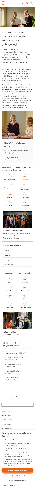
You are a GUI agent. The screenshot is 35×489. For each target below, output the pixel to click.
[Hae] (18, 3)
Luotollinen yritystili (10, 299)
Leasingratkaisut (25, 299)
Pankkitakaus (9, 205)
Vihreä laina (25, 282)
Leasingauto (10, 307)
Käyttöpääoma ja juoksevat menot (25, 188)
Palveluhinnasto (6, 424)
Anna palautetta (6, 415)
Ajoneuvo (9, 197)
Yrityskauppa (25, 197)
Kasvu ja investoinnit (9, 179)
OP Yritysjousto (25, 290)
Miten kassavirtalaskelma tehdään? (13, 372)
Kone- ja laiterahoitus (9, 188)
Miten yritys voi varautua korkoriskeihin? (13, 365)
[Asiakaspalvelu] (22, 3)
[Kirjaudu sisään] (27, 3)
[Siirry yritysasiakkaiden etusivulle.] (3, 3)
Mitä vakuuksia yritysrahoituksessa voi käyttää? (15, 352)
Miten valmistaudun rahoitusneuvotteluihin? (12, 379)
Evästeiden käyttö (6, 420)
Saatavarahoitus (25, 205)
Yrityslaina (9, 282)
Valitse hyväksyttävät (17, 475)
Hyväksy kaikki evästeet (17, 470)
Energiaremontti (25, 179)
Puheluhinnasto (6, 428)
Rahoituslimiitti (10, 290)
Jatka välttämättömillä (17, 481)
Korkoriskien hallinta (25, 307)
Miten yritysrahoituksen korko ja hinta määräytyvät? (15, 359)
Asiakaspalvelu (5, 411)
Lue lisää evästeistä (8, 486)
